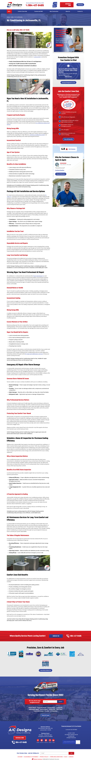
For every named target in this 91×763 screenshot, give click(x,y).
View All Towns (45, 715)
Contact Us (56, 636)
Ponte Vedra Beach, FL (38, 276)
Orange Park (52, 709)
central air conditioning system (37, 134)
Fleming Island (51, 707)
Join (71, 753)
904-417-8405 (36, 5)
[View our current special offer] (68, 39)
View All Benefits (68, 139)
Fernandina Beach (41, 707)
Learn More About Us (45, 670)
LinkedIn (53, 740)
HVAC (12, 17)
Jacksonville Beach (34, 709)
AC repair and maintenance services (34, 354)
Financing (80, 4)
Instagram (50, 740)
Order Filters (54, 5)
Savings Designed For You (68, 82)
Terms (79, 743)
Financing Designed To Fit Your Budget (71, 726)
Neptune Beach (44, 709)
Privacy (77, 743)
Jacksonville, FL (38, 57)
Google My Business (41, 740)
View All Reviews (61, 174)
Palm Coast (59, 709)
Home (8, 17)
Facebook (38, 740)
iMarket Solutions (38, 759)
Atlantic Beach (32, 707)
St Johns (47, 711)
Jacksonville (59, 707)
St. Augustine (53, 711)
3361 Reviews (72, 149)
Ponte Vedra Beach (39, 711)
